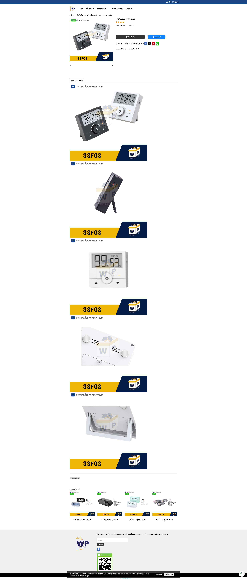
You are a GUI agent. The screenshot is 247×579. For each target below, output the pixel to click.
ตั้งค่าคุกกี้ (159, 575)
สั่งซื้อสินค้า (131, 37)
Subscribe (100, 544)
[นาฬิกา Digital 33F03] (91, 40)
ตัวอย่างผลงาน (117, 8)
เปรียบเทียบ (136, 43)
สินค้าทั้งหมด (102, 8)
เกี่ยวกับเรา (90, 8)
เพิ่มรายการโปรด (122, 43)
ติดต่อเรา (128, 8)
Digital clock (125, 49)
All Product (135, 49)
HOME (81, 8)
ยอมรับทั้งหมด (169, 575)
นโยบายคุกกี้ (85, 575)
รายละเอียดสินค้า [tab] (77, 80)
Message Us (157, 37)
